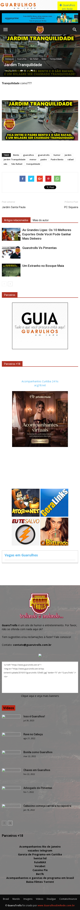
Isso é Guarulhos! (34, 716)
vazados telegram (40, 850)
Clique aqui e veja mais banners (40, 696)
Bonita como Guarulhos (37, 752)
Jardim (68, 155)
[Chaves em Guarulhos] (11, 774)
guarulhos (28, 155)
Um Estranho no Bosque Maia (43, 266)
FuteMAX (40, 862)
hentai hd (40, 858)
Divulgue (51, 898)
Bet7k (40, 874)
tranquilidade (33, 163)
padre (44, 159)
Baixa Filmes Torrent (40, 882)
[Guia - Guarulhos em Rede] (40, 348)
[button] (75, 30)
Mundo (16, 898)
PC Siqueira (71, 207)
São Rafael (34, 59)
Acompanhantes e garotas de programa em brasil (40, 878)
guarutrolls (43, 155)
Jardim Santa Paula (13, 207)
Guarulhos (21, 59)
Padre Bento (57, 159)
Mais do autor (41, 220)
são (5, 163)
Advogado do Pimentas (37, 787)
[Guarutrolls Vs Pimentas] (11, 252)
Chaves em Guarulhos (36, 770)
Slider (44, 59)
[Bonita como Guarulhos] (11, 756)
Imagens (27, 898)
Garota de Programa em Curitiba (40, 854)
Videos (39, 898)
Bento (16, 155)
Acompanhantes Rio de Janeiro (40, 846)
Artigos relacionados (16, 220)
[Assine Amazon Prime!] (40, 18)
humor (57, 155)
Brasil (6, 898)
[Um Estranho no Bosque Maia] (11, 270)
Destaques (9, 59)
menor (33, 159)
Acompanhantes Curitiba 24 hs (40, 381)
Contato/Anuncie (68, 898)
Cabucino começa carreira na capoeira (47, 805)
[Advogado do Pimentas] (11, 792)
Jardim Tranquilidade (14, 159)
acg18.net (40, 385)
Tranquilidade (56, 59)
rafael (71, 159)
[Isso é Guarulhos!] (11, 721)
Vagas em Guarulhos (21, 555)
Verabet (40, 866)
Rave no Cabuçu (33, 734)
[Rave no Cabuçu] (11, 738)
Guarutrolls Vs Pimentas (39, 248)
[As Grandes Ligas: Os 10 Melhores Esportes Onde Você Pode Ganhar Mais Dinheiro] (11, 234)
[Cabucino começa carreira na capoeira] (11, 810)
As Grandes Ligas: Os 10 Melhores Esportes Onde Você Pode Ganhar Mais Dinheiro (46, 234)
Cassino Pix (40, 870)
